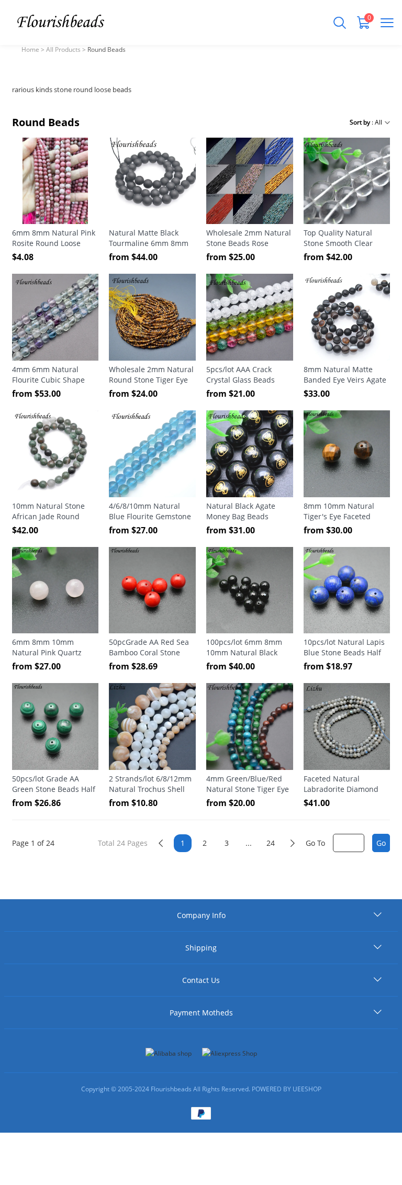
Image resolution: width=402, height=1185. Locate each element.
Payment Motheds (201, 1013)
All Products (63, 49)
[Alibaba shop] (169, 1053)
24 (270, 843)
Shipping (201, 948)
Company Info (201, 915)
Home (30, 49)
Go (381, 843)
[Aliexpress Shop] (229, 1053)
